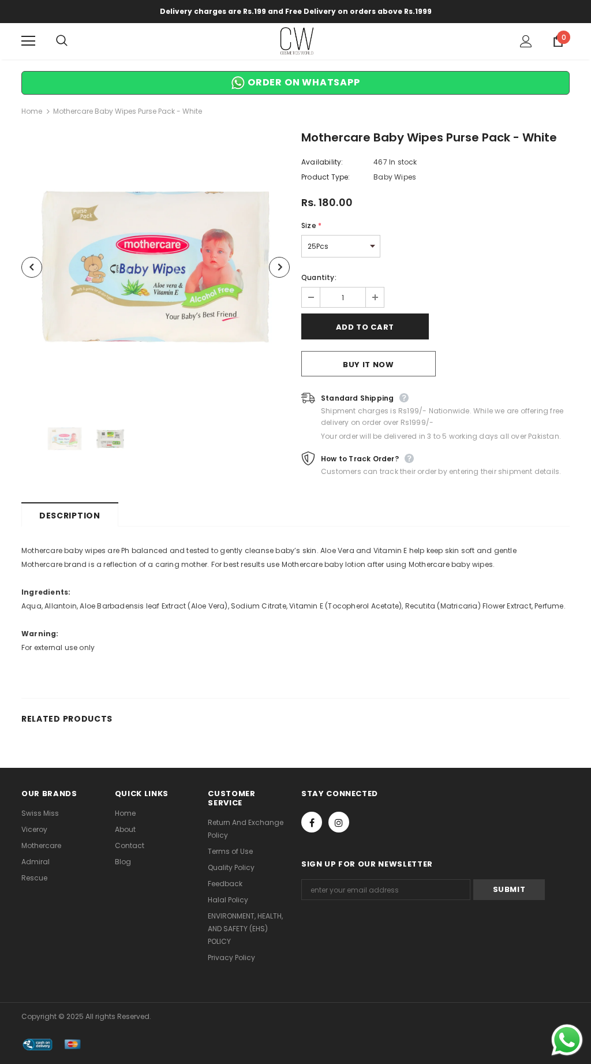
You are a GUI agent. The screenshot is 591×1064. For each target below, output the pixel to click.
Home (31, 111)
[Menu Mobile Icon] (28, 41)
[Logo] (297, 41)
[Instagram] (338, 822)
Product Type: (325, 177)
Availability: (322, 162)
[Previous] (31, 267)
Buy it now (368, 364)
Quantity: (318, 277)
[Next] (279, 267)
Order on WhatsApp (302, 82)
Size (311, 225)
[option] (155, 267)
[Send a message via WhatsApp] (567, 1040)
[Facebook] (311, 822)
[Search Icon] (73, 41)
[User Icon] (526, 41)
